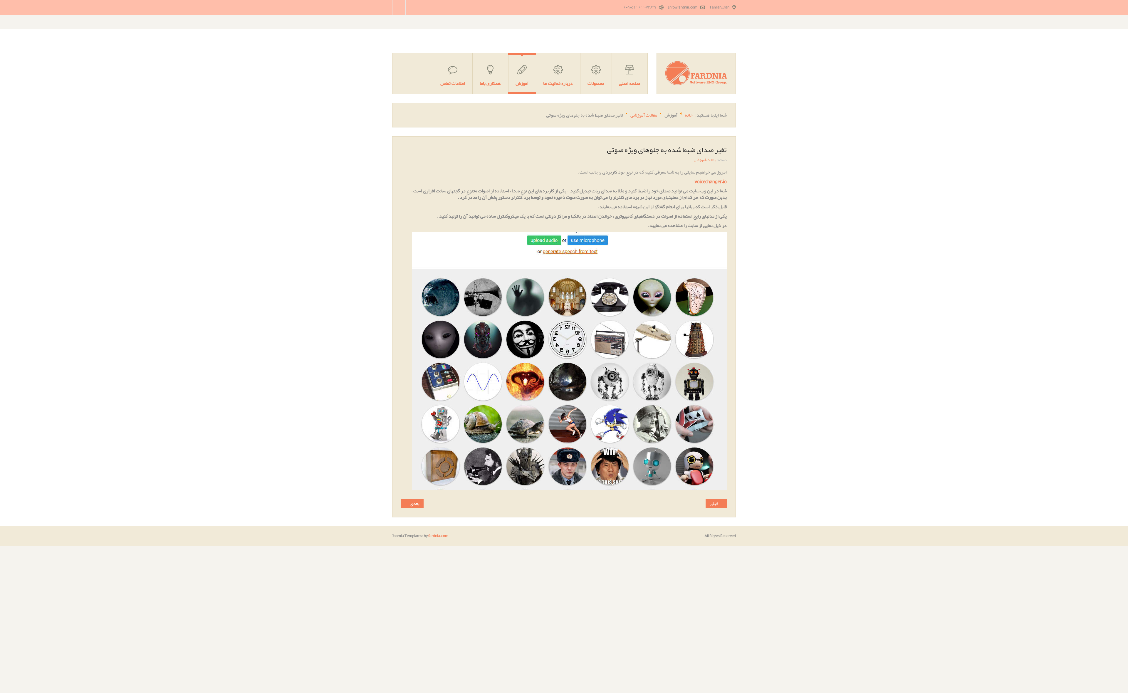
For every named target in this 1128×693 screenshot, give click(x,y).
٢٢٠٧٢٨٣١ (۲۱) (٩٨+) (640, 7)
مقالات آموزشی (705, 160)
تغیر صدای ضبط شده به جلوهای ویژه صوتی (667, 149)
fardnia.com (438, 536)
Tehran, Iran (719, 7)
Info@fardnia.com (682, 7)
